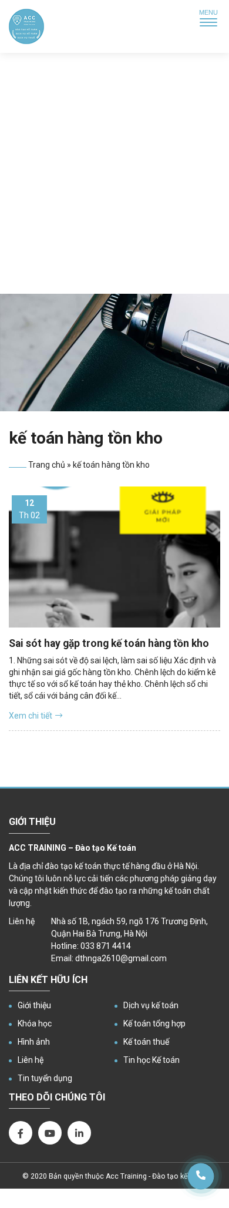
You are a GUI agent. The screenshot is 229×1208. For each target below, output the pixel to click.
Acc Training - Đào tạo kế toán (155, 1176)
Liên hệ (30, 1060)
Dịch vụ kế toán (151, 1005)
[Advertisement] (114, 173)
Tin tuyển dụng (45, 1078)
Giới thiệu (34, 1005)
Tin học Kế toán (151, 1060)
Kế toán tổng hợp (154, 1023)
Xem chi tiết (30, 716)
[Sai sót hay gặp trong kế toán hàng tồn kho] (114, 557)
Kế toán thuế (146, 1041)
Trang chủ (46, 464)
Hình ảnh (34, 1041)
